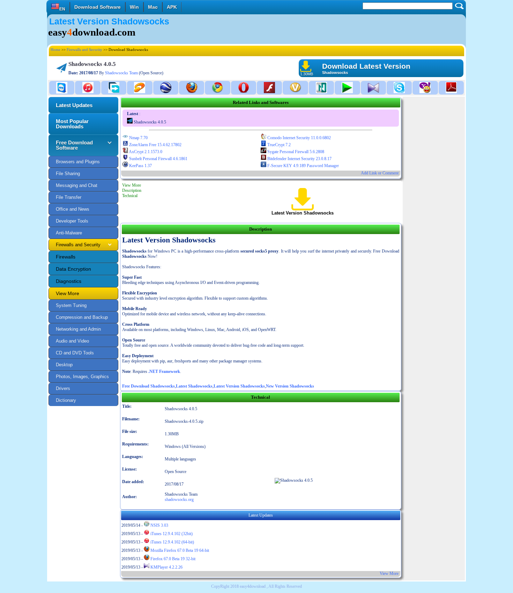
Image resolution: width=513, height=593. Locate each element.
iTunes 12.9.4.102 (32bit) (171, 533)
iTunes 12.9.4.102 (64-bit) (171, 542)
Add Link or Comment (380, 173)
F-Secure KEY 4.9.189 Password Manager (302, 165)
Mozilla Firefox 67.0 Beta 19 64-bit (179, 550)
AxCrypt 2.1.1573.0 (145, 151)
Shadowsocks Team (121, 72)
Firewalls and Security (84, 49)
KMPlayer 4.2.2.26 (166, 567)
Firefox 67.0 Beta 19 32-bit (172, 558)
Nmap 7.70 (138, 137)
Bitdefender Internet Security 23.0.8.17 (299, 158)
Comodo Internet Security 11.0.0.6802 (298, 137)
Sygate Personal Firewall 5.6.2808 (295, 151)
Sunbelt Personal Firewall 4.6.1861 (157, 158)
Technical (129, 195)
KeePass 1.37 (140, 165)
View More (131, 185)
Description (131, 190)
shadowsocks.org (179, 499)
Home (55, 49)
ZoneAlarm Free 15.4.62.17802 (154, 144)
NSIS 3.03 (158, 525)
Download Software (97, 7)
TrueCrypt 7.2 (278, 144)
